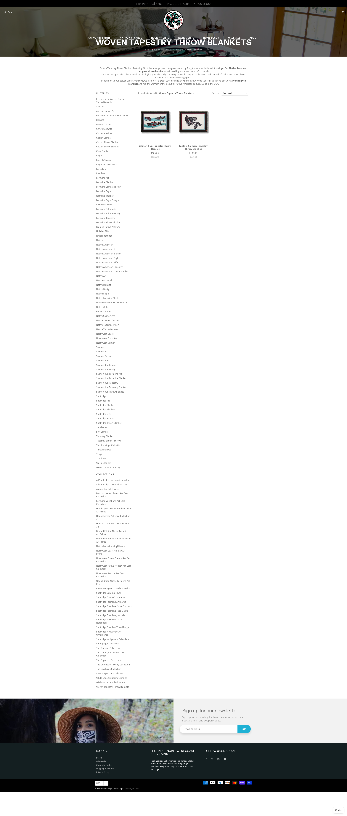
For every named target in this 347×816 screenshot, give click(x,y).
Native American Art (106, 249)
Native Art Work (104, 280)
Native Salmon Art (105, 315)
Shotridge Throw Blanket (108, 422)
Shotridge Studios (105, 418)
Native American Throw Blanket (112, 271)
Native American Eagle (107, 258)
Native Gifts (186, 37)
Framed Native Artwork (108, 226)
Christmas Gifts (104, 128)
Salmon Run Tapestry (107, 382)
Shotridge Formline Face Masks (112, 610)
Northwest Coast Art (106, 338)
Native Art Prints (99, 37)
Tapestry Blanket (104, 436)
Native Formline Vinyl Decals (110, 546)
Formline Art (102, 177)
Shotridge (101, 396)
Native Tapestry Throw (107, 324)
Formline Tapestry (105, 217)
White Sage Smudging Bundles (111, 677)
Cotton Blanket (103, 137)
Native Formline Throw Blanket (112, 302)
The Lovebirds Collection (108, 668)
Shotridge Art (103, 400)
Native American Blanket (108, 253)
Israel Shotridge (104, 235)
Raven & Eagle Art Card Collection (113, 588)
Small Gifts (101, 427)
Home (147, 49)
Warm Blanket (103, 462)
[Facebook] (206, 758)
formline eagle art (105, 195)
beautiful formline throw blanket (112, 115)
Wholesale (101, 761)
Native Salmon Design (107, 320)
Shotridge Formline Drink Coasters (114, 606)
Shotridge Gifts (104, 413)
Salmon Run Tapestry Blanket (111, 387)
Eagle (99, 155)
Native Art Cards (131, 37)
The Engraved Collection (108, 660)
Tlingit (99, 454)
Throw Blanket (103, 449)
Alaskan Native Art (105, 111)
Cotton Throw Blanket (107, 142)
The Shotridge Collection (108, 445)
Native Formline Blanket (108, 298)
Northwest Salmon (105, 342)
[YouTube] (224, 758)
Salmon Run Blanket (106, 365)
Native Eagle (102, 293)
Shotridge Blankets (105, 409)
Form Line (101, 169)
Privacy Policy (102, 772)
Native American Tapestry (109, 266)
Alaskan (100, 106)
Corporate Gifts (104, 133)
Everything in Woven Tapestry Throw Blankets (111, 101)
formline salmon (104, 204)
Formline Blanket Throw (108, 186)
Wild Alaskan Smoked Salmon (111, 682)
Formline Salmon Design (108, 213)
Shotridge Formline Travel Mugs (112, 627)
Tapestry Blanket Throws (108, 440)
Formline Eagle (103, 191)
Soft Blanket (102, 431)
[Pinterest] (212, 758)
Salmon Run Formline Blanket (111, 378)
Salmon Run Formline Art (109, 373)
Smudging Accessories (107, 643)
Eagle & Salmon (104, 160)
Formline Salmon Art (106, 209)
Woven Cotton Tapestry (108, 467)
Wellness (234, 37)
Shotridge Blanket (105, 405)
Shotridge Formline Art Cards (111, 601)
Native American (104, 244)
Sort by (215, 93)
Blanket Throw (103, 124)
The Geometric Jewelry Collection (113, 664)
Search (99, 757)
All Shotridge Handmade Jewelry (112, 480)
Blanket (100, 119)
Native (99, 240)
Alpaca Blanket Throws (107, 488)
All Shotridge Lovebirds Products (113, 484)
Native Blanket (103, 284)
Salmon (100, 347)
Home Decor (211, 37)
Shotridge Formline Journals (110, 615)
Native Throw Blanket (107, 329)
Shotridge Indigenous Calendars (112, 639)
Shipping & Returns (105, 768)
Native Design (103, 289)
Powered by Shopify (130, 788)
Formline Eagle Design (107, 200)
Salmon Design (104, 356)
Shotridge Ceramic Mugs (108, 592)
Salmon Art (102, 351)
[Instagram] (218, 758)
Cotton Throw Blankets (108, 146)
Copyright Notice (104, 765)
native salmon (103, 311)
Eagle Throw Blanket (106, 164)
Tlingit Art (101, 458)
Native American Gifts (107, 262)
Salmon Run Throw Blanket (110, 391)
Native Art (101, 275)
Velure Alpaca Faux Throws (110, 673)
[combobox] (235, 93)
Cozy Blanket (102, 151)
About (254, 37)
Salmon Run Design (106, 369)
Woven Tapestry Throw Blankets (168, 49)
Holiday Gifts (160, 37)
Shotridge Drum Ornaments (110, 597)
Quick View (155, 121)
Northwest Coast (104, 333)
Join (244, 729)
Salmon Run (102, 360)
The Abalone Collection (108, 648)
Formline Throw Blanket (108, 222)
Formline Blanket (104, 182)
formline (100, 173)
